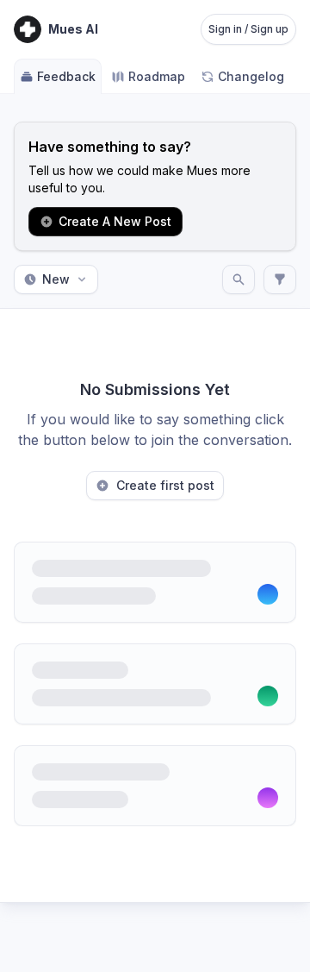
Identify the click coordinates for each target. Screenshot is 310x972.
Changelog (251, 76)
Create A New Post (115, 221)
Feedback (66, 76)
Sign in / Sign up (248, 28)
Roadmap (156, 76)
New (56, 279)
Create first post (165, 485)
